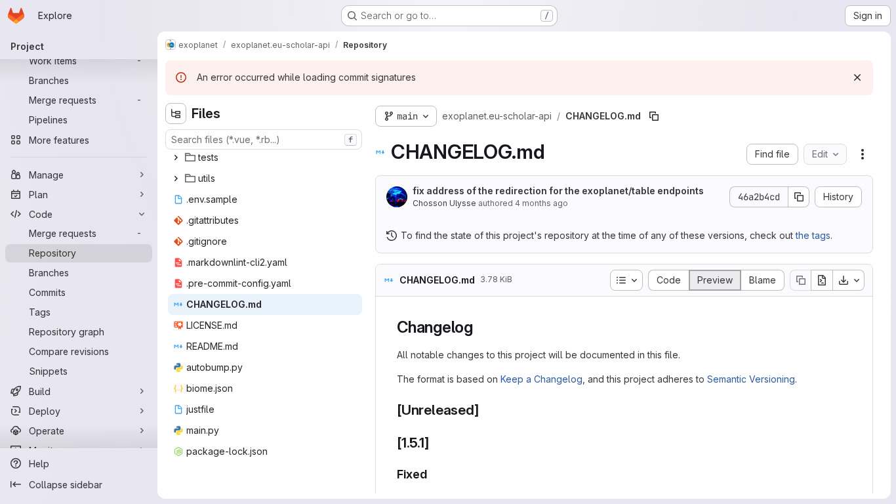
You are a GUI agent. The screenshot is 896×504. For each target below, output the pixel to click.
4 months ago (541, 203)
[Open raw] (821, 280)
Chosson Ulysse (444, 203)
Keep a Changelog (541, 379)
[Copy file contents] (800, 280)
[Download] (849, 280)
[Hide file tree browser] (175, 113)
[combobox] (263, 139)
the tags (813, 235)
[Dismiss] (857, 77)
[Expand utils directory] (176, 178)
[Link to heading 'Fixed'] (433, 474)
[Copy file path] (653, 116)
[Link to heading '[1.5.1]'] (436, 442)
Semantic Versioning (751, 379)
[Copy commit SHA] (798, 196)
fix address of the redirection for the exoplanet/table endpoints (558, 190)
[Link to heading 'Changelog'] (481, 327)
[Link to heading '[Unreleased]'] (485, 410)
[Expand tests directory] (176, 157)
